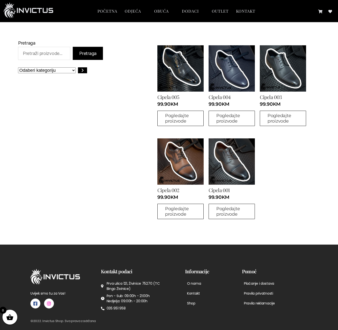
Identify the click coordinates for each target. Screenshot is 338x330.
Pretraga (26, 43)
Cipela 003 (271, 97)
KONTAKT (245, 11)
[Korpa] (320, 11)
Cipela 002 (168, 190)
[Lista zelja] (330, 11)
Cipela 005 (168, 97)
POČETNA (107, 11)
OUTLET (220, 11)
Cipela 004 (220, 97)
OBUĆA (161, 11)
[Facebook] (35, 303)
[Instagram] (49, 303)
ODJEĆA (133, 11)
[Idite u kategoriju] (82, 70)
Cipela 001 (219, 190)
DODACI (190, 11)
